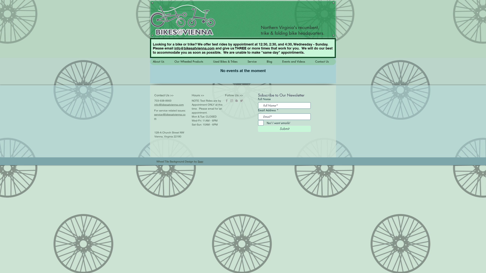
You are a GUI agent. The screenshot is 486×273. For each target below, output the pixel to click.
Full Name (264, 99)
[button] (160, 61)
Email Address (267, 110)
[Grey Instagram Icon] (232, 101)
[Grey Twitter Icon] (241, 101)
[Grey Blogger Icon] (236, 101)
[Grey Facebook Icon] (227, 101)
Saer (200, 161)
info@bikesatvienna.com (194, 48)
